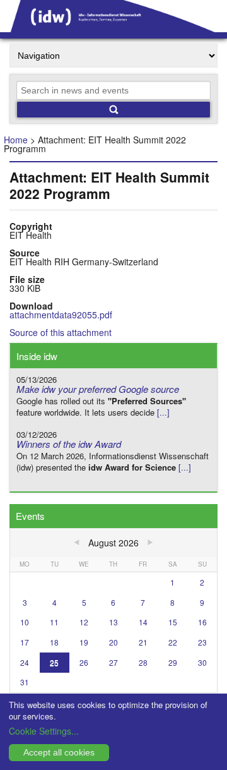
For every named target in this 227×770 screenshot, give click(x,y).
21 (143, 642)
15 (172, 622)
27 (113, 662)
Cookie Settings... (44, 730)
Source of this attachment (60, 332)
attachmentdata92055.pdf (60, 314)
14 (143, 622)
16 (202, 622)
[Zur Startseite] (113, 27)
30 (202, 662)
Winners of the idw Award (68, 443)
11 (54, 622)
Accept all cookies (59, 752)
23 (202, 642)
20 (113, 642)
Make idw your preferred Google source (97, 388)
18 (54, 642)
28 (143, 662)
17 (24, 642)
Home (16, 139)
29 (172, 662)
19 (83, 642)
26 (83, 662)
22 (172, 642)
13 (113, 622)
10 (24, 622)
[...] (163, 412)
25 (54, 662)
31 (24, 682)
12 (83, 622)
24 (24, 662)
